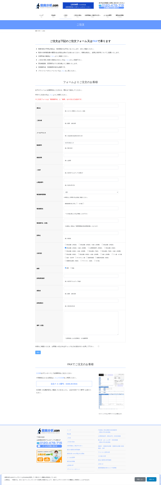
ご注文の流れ (71, 441)
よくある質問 (71, 457)
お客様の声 (70, 465)
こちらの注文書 (58, 378)
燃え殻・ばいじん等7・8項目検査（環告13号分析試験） (108, 441)
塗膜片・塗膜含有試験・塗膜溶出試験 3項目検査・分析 (111, 447)
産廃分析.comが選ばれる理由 (75, 453)
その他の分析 (102, 456)
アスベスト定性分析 (104, 452)
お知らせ (100, 464)
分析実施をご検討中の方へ (75, 445)
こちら (52, 56)
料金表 (69, 434)
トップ (69, 430)
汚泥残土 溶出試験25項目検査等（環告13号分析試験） (107, 431)
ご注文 (69, 438)
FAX (95, 41)
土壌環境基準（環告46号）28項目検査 (109, 436)
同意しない (140, 479)
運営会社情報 (71, 461)
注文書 (38, 373)
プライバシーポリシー (73, 469)
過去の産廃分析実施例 (73, 449)
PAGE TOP (155, 468)
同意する (151, 479)
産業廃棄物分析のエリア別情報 (107, 468)
